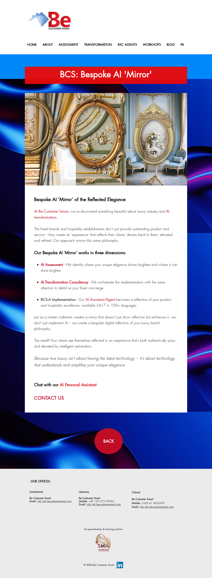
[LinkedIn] (120, 565)
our (55, 384)
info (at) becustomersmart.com (54, 501)
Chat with (42, 384)
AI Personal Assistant (77, 384)
